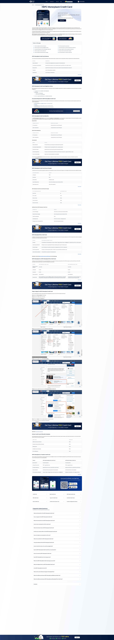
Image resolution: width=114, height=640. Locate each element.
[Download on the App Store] (73, 487)
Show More (79, 74)
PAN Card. (35, 104)
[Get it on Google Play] (73, 484)
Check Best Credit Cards (39, 431)
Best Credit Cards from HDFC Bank (44, 256)
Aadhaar (42, 103)
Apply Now (62, 20)
